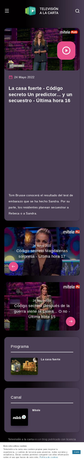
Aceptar (76, 452)
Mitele (36, 410)
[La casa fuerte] (24, 366)
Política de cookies (49, 457)
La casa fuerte (50, 359)
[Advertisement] (42, 150)
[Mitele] (19, 417)
